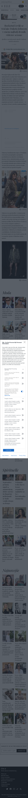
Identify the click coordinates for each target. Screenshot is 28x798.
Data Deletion (5, 455)
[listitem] (14, 369)
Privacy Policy (22, 455)
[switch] (22, 373)
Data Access (14, 455)
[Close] (25, 342)
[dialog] (14, 399)
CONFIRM (8, 450)
